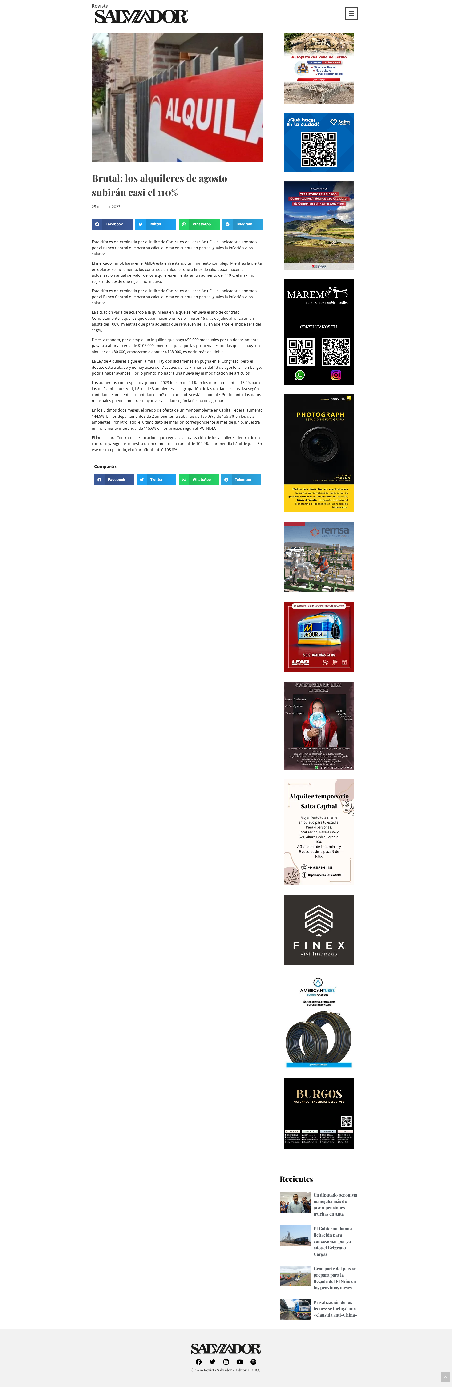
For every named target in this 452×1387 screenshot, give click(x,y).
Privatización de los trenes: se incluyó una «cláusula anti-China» (335, 1308)
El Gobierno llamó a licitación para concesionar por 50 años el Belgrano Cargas (333, 1241)
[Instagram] (226, 1362)
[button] (112, 224)
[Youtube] (240, 1362)
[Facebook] (199, 1362)
